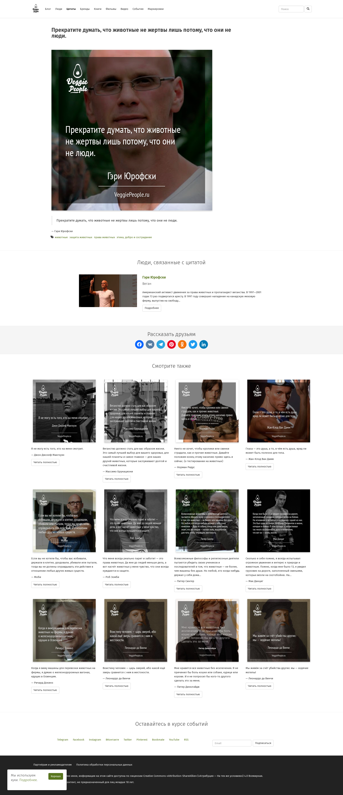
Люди (58, 9)
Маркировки (156, 9)
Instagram (95, 739)
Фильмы (111, 9)
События (138, 9)
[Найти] (308, 9)
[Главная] (37, 8)
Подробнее (152, 308)
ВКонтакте (112, 739)
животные (61, 237)
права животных (104, 237)
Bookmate (158, 739)
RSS (186, 739)
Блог (48, 9)
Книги (97, 9)
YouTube (174, 739)
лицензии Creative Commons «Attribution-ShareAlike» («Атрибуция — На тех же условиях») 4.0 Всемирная (196, 776)
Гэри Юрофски (154, 277)
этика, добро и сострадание (134, 237)
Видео (124, 9)
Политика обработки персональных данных (104, 764)
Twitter (128, 739)
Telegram (62, 739)
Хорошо (56, 776)
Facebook (78, 739)
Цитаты (71, 9)
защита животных (80, 237)
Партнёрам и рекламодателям (52, 764)
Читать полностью (45, 462)
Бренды (85, 9)
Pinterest (141, 739)
